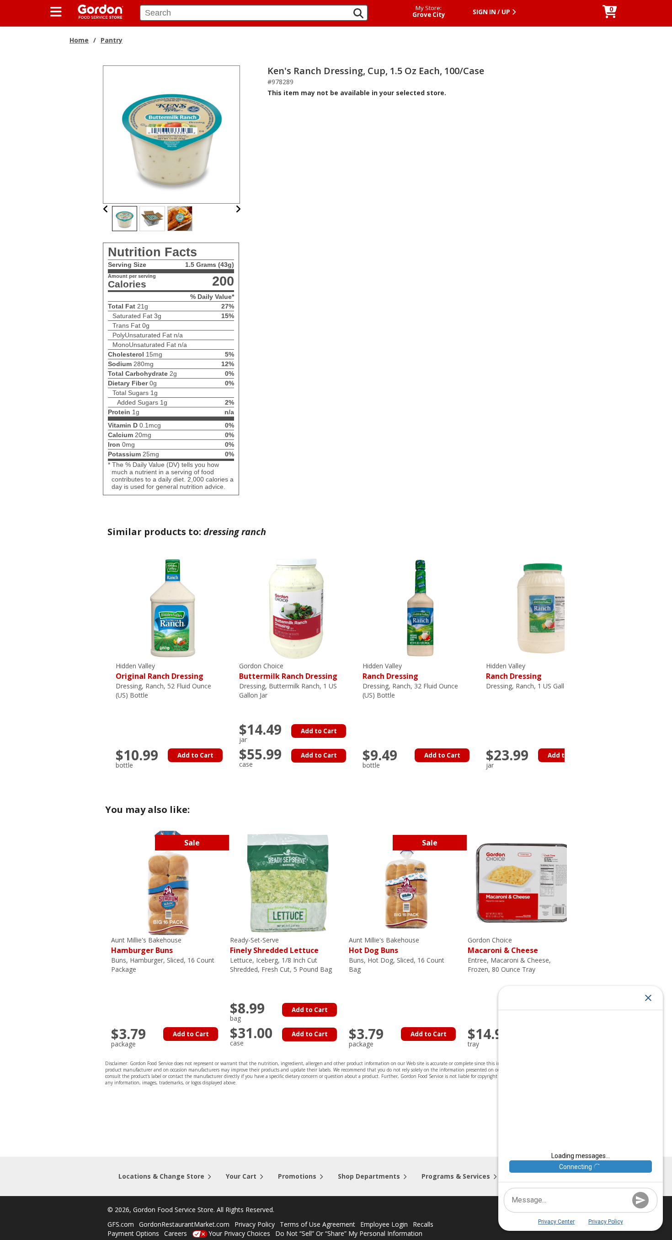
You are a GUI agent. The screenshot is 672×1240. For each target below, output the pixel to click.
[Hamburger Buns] (168, 882)
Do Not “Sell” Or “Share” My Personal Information (348, 1233)
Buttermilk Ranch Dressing (288, 671)
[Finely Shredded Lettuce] (287, 882)
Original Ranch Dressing (159, 671)
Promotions (297, 1176)
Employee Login (384, 1224)
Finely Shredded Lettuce (274, 945)
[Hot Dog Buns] (406, 882)
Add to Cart (195, 755)
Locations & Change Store (161, 1176)
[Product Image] (171, 134)
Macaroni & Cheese (503, 945)
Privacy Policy (255, 1224)
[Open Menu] (56, 11)
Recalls (423, 1224)
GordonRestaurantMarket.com (184, 1224)
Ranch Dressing (390, 671)
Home (79, 40)
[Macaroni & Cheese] (524, 882)
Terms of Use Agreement (317, 1224)
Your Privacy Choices (239, 1233)
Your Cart (241, 1176)
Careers (175, 1233)
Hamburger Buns (146, 945)
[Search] (358, 13)
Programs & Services (455, 1176)
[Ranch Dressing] (419, 608)
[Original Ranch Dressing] (172, 608)
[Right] (238, 209)
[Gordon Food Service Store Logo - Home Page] (96, 10)
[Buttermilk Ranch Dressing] (296, 608)
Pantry (112, 40)
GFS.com (120, 1224)
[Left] (106, 209)
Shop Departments (369, 1176)
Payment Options (133, 1233)
